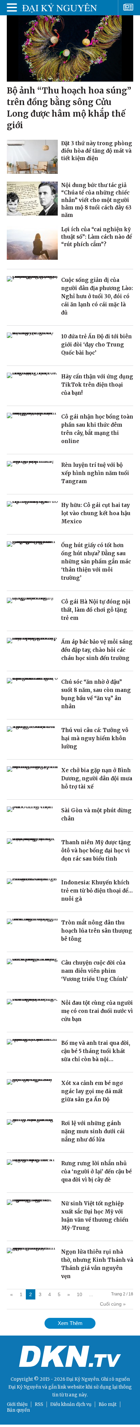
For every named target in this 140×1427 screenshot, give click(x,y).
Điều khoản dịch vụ (70, 1404)
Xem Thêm (70, 1323)
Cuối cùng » (113, 1304)
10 (79, 1294)
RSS (39, 1404)
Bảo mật (108, 1404)
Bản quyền (18, 1410)
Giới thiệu (17, 1404)
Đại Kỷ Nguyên (24, 1387)
